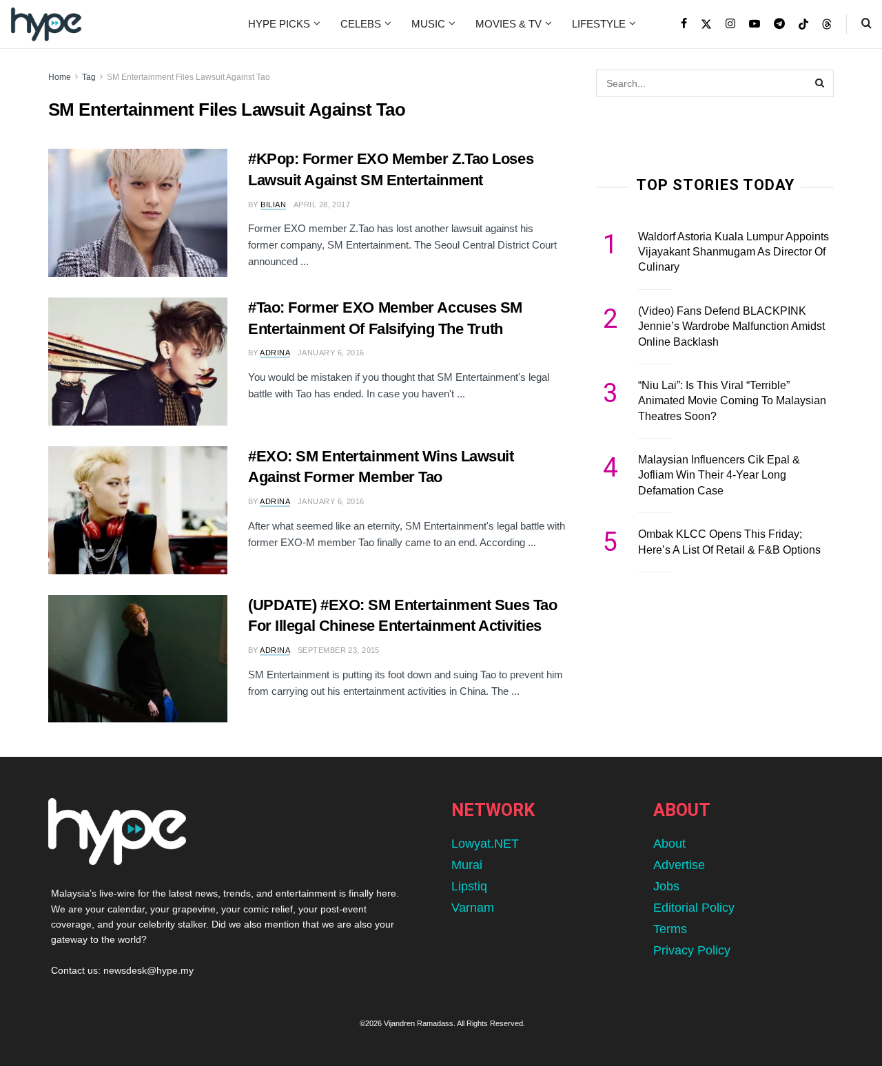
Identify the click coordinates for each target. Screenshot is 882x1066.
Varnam (472, 908)
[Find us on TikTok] (803, 25)
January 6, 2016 (331, 352)
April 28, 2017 (322, 204)
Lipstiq (469, 886)
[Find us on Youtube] (754, 24)
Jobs (666, 886)
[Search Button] (866, 24)
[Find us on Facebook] (684, 24)
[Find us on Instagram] (730, 24)
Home (59, 77)
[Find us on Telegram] (779, 24)
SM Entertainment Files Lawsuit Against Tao (188, 77)
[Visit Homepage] (46, 24)
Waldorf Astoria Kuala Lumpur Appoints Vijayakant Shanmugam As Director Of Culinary (733, 252)
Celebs (360, 24)
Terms (670, 929)
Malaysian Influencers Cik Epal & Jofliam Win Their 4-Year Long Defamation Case (719, 475)
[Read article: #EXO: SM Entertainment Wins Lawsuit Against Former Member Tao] (137, 510)
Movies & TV (508, 24)
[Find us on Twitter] (706, 24)
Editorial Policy (694, 908)
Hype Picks (279, 24)
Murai (466, 865)
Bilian (273, 204)
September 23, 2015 (339, 650)
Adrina (275, 352)
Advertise (679, 865)
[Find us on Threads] (827, 25)
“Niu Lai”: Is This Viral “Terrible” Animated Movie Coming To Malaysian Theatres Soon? (732, 400)
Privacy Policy (691, 950)
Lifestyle (599, 24)
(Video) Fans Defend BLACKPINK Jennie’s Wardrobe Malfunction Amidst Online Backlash (731, 326)
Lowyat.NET (485, 843)
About (669, 843)
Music (428, 24)
